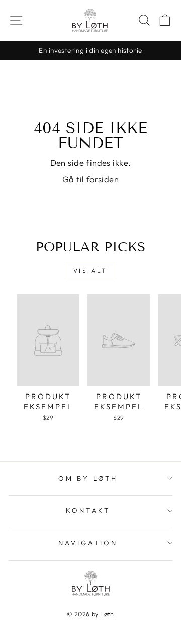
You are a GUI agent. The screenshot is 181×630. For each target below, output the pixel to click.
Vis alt (90, 270)
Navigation (88, 543)
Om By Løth (88, 478)
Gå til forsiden (90, 179)
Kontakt (88, 510)
